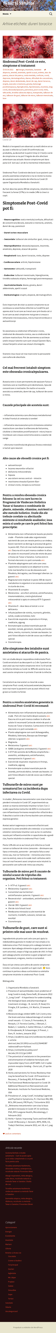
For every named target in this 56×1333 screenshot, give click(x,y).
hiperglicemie (22, 87)
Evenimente (10, 1236)
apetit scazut (31, 72)
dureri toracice (44, 81)
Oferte (8, 1248)
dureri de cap (31, 81)
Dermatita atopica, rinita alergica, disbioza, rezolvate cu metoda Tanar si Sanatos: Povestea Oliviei (19, 1201)
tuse (4, 98)
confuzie (39, 75)
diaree (28, 78)
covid (46, 75)
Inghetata (12, 1273)
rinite (46, 89)
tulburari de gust (13, 95)
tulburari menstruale (44, 95)
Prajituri (11, 1281)
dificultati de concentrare (42, 78)
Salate (10, 1286)
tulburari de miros (28, 95)
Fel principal (13, 1265)
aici (9, 550)
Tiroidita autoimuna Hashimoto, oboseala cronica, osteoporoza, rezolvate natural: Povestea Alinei (19, 1168)
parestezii (29, 89)
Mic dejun (12, 1277)
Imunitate (29, 69)
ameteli (14, 72)
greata (29, 84)
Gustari (11, 1269)
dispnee (6, 81)
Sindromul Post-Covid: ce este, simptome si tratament (24, 63)
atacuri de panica (16, 75)
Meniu (6, 13)
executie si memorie (17, 84)
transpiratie (37, 92)
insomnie (44, 87)
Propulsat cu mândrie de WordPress (28, 1327)
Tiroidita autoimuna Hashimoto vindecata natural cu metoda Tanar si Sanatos (19, 1191)
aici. (43, 560)
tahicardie (7, 92)
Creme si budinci (15, 1260)
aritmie (41, 72)
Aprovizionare (11, 1227)
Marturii (8, 1244)
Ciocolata (12, 1256)
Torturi (10, 1298)
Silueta (8, 1307)
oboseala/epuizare (16, 89)
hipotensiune (34, 87)
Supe (10, 1294)
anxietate (21, 72)
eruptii (5, 84)
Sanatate (37, 69)
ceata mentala (29, 75)
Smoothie (12, 1290)
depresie (6, 78)
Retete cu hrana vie (13, 1253)
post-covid (38, 89)
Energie (21, 69)
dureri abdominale (17, 81)
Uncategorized (11, 1311)
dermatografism (17, 78)
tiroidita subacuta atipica (22, 92)
